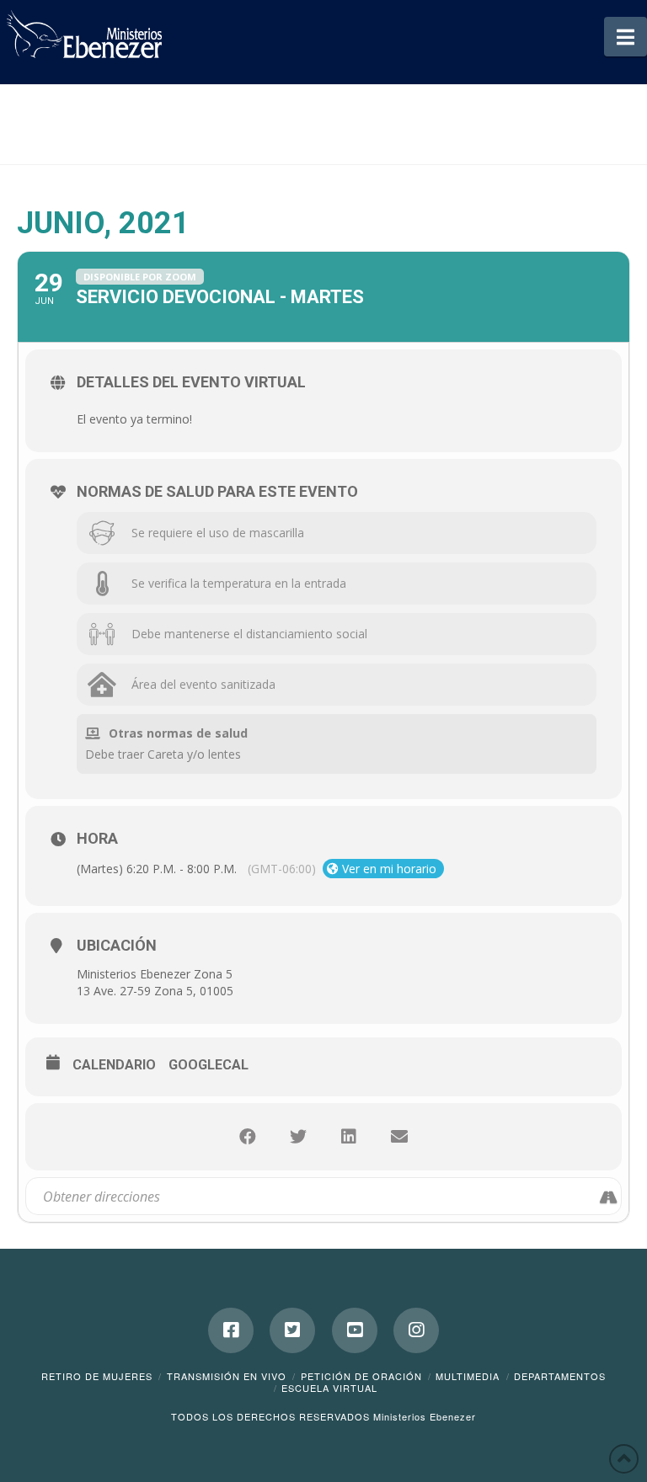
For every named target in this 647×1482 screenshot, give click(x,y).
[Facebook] (231, 1330)
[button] (625, 36)
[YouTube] (354, 1330)
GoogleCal (208, 1065)
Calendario (114, 1065)
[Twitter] (292, 1330)
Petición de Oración (361, 1376)
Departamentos (560, 1376)
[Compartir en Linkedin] (349, 1137)
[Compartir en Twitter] (298, 1137)
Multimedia (468, 1376)
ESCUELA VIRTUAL (329, 1387)
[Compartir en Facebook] (248, 1137)
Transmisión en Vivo (226, 1376)
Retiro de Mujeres (96, 1376)
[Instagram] (416, 1330)
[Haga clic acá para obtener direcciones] (608, 1195)
